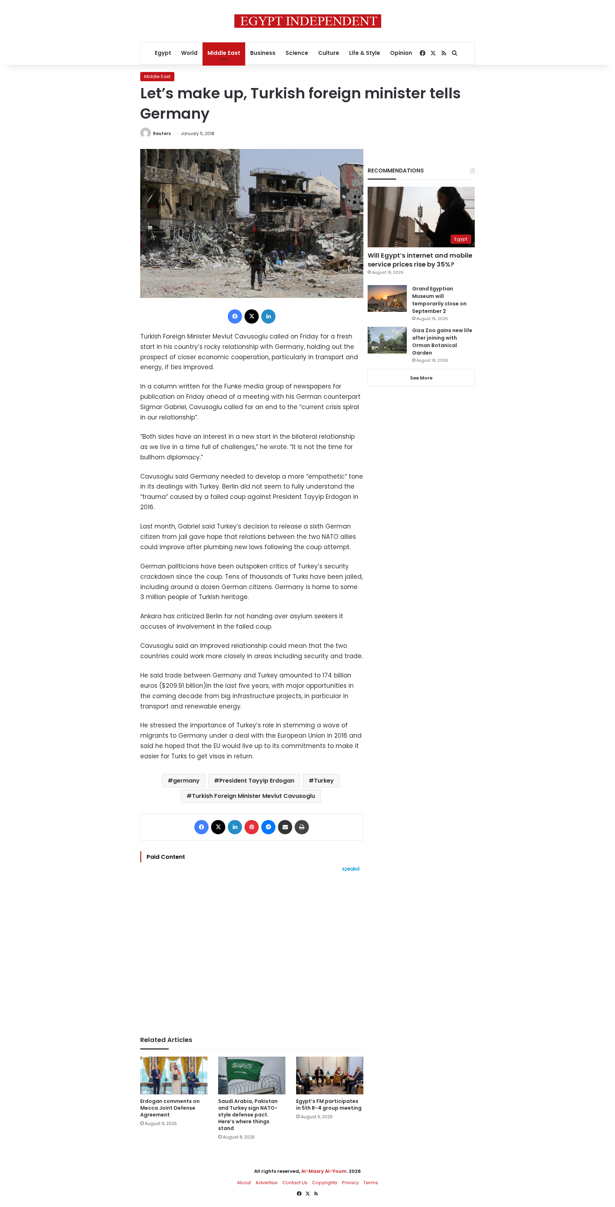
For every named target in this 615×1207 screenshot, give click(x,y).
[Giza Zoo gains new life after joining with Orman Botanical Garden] (387, 340)
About (244, 1182)
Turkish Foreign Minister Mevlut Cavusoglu (253, 796)
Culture (328, 53)
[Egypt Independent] (307, 21)
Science (296, 53)
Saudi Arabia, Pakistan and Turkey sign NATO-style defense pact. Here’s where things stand (248, 1115)
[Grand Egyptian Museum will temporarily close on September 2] (387, 298)
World (189, 53)
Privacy (350, 1182)
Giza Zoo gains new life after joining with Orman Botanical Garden (442, 341)
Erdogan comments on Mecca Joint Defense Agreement (170, 1108)
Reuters (162, 133)
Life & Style (364, 53)
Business (262, 53)
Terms (370, 1182)
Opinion (401, 53)
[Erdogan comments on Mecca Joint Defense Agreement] (173, 1076)
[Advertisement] (251, 950)
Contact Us (295, 1182)
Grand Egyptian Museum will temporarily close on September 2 (439, 300)
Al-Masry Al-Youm (324, 1171)
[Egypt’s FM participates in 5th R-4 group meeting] (329, 1076)
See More (421, 378)
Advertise (267, 1182)
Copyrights (324, 1182)
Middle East (223, 53)
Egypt (163, 53)
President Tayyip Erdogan (256, 781)
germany (186, 781)
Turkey (324, 781)
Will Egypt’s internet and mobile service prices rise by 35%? (420, 260)
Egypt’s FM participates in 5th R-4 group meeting (329, 1104)
